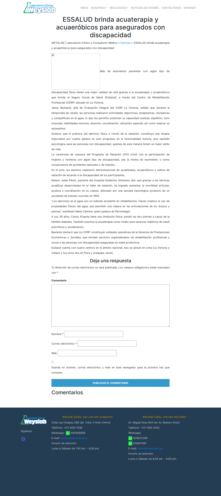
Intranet (190, 7)
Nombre (57, 334)
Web (54, 353)
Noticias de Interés (145, 7)
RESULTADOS (118, 7)
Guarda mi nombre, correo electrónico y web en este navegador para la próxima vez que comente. (110, 370)
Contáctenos (171, 7)
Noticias (126, 42)
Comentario (58, 280)
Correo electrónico (64, 343)
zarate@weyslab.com (74, 438)
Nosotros (98, 7)
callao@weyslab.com (150, 448)
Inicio (84, 7)
